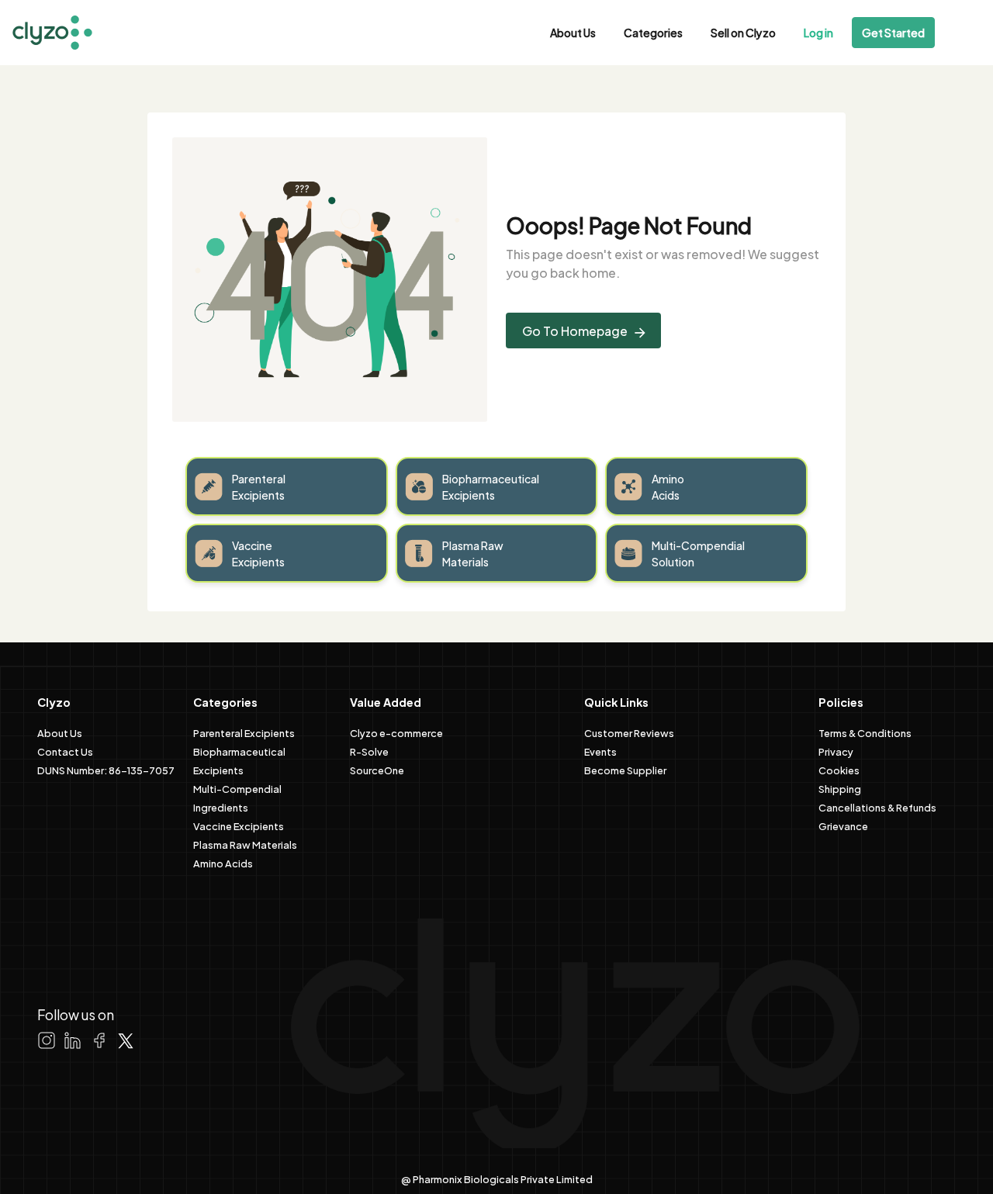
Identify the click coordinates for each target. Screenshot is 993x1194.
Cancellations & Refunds (877, 806)
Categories (653, 32)
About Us (573, 32)
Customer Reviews (629, 732)
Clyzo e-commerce (396, 732)
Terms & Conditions (865, 732)
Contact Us (65, 751)
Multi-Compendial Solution (698, 553)
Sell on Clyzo (743, 32)
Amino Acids (668, 486)
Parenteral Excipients (258, 486)
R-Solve (369, 751)
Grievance (843, 825)
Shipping (839, 788)
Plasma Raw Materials (472, 553)
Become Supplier (625, 769)
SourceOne (377, 769)
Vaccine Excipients (258, 553)
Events (600, 751)
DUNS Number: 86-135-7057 (106, 769)
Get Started (893, 32)
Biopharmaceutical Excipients (490, 486)
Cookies (839, 769)
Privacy (835, 751)
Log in (818, 32)
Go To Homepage (576, 330)
